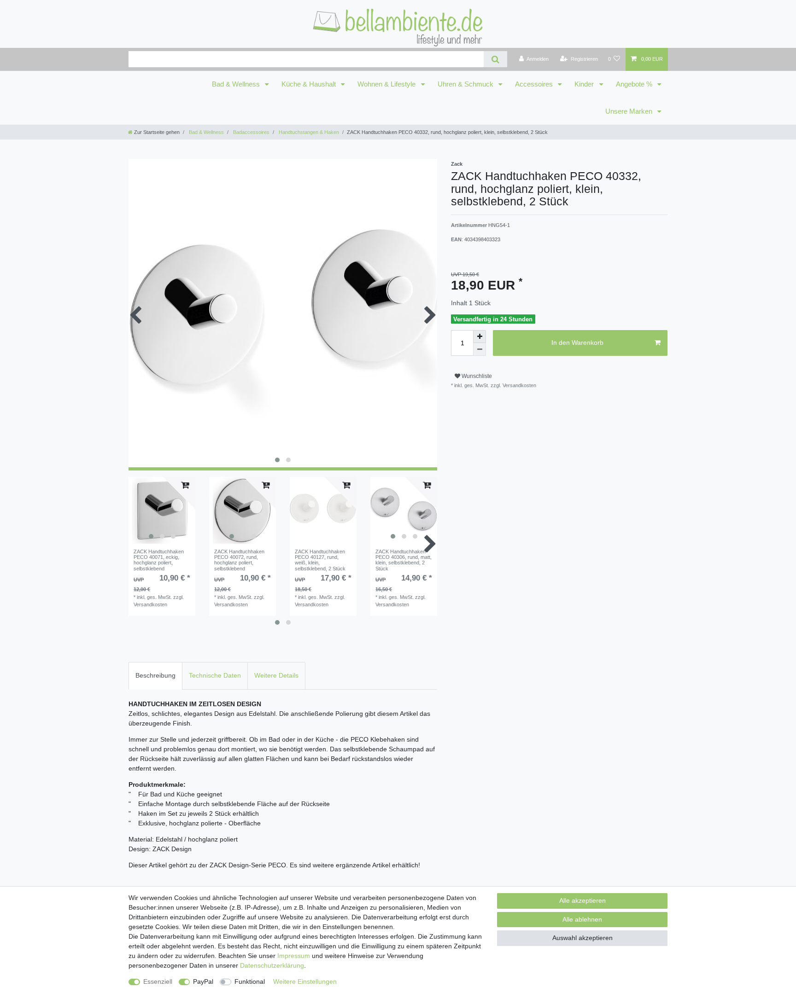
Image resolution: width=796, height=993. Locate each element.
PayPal (203, 981)
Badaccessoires (250, 132)
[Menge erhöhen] (479, 336)
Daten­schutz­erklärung (272, 965)
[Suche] (495, 59)
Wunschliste (476, 376)
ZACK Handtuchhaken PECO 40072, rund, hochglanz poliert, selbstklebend (239, 560)
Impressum (293, 955)
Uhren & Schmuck (466, 84)
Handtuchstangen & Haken (308, 132)
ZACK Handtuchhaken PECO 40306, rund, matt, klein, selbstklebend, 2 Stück (403, 560)
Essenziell (157, 981)
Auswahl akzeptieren (582, 937)
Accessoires (535, 84)
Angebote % (635, 84)
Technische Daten (215, 675)
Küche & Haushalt (309, 84)
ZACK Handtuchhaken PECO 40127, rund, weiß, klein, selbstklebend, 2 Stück (320, 560)
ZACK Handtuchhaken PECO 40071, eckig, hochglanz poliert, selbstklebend (159, 560)
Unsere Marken (629, 111)
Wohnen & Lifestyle (387, 84)
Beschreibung (155, 675)
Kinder (585, 84)
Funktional (249, 981)
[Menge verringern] (479, 349)
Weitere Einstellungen (305, 981)
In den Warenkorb (577, 342)
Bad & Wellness (237, 84)
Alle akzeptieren (582, 900)
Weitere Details (276, 675)
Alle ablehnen (582, 919)
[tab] (155, 675)
